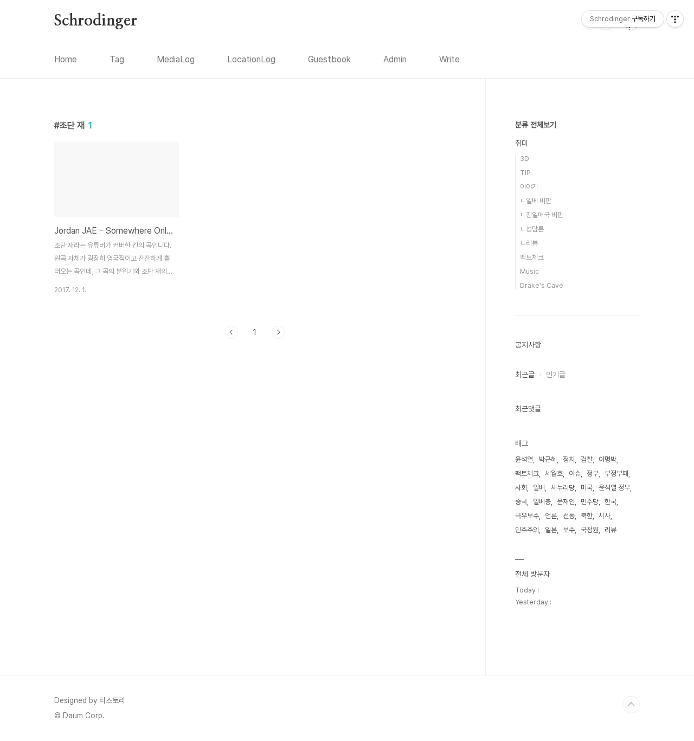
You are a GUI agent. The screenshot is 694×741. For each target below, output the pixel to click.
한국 (610, 502)
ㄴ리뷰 (529, 243)
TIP (525, 173)
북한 (587, 516)
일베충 (542, 502)
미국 (587, 488)
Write (449, 59)
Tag (117, 59)
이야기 (529, 187)
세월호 (554, 473)
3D (524, 158)
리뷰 (610, 530)
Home (65, 59)
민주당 (590, 502)
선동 (569, 516)
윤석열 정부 (614, 488)
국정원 (590, 530)
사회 (521, 488)
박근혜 (548, 459)
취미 (521, 143)
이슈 (575, 473)
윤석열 (524, 459)
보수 (569, 530)
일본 (551, 530)
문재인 (566, 502)
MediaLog (176, 59)
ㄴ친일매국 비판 (541, 215)
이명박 (607, 459)
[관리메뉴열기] (675, 19)
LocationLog (251, 59)
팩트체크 (532, 257)
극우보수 (527, 516)
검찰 (587, 459)
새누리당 (563, 488)
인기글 (556, 374)
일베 (539, 488)
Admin (395, 59)
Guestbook (329, 59)
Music (529, 271)
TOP (631, 704)
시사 (605, 516)
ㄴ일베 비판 (535, 201)
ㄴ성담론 (532, 229)
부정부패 (616, 473)
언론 (551, 516)
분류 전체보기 (535, 124)
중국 (521, 502)
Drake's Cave (541, 285)
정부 (593, 473)
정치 (569, 459)
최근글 (525, 374)
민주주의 (527, 530)
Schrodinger (95, 21)
